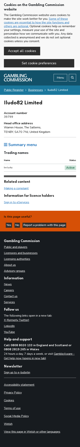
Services (9, 302)
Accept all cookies (22, 51)
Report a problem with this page (44, 225)
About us (10, 265)
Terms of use (12, 408)
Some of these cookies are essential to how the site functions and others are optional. (36, 22)
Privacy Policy (13, 393)
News (8, 284)
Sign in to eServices (16, 202)
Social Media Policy (16, 416)
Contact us (10, 296)
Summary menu (22, 144)
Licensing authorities (17, 259)
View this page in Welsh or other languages (32, 432)
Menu (60, 78)
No (17, 225)
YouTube (9, 332)
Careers (9, 290)
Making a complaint (16, 188)
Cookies (9, 400)
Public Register (14, 90)
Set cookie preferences (39, 63)
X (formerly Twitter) (16, 320)
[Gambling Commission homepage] (18, 80)
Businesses (35, 90)
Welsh (8, 424)
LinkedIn (9, 326)
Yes (9, 225)
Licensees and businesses (21, 253)
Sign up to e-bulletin (17, 372)
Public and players (15, 247)
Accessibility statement (19, 385)
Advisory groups (14, 271)
